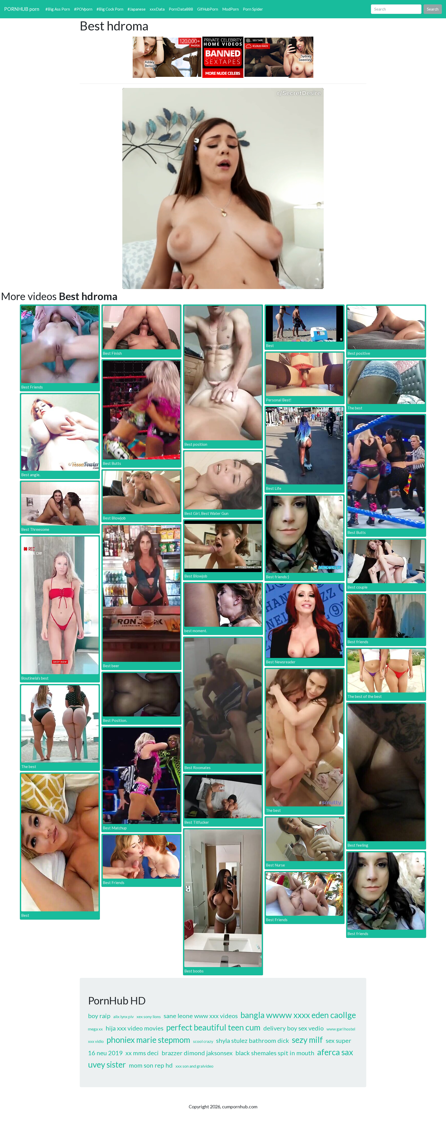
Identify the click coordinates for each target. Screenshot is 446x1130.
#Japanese (137, 9)
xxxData (157, 9)
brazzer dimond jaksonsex (197, 1053)
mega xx (95, 1028)
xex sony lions (149, 1016)
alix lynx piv (123, 1016)
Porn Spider (253, 9)
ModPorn (230, 9)
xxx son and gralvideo (194, 1065)
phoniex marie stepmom (148, 1040)
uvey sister (107, 1064)
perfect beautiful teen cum (213, 1027)
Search (433, 9)
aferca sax (335, 1052)
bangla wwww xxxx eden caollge (298, 1015)
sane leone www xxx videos (201, 1015)
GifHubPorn (207, 9)
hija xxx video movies (134, 1028)
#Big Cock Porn (110, 9)
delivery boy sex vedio (293, 1028)
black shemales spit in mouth (274, 1053)
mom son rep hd (151, 1065)
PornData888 (181, 9)
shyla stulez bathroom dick (252, 1040)
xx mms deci (142, 1053)
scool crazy (203, 1041)
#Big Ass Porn (57, 9)
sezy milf (307, 1040)
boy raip (99, 1015)
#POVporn (83, 9)
